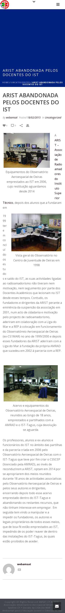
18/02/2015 (34, 117)
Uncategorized (20, 82)
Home (5, 82)
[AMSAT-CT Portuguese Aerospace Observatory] (4, 4)
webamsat (12, 117)
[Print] (29, 125)
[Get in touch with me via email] (19, 570)
